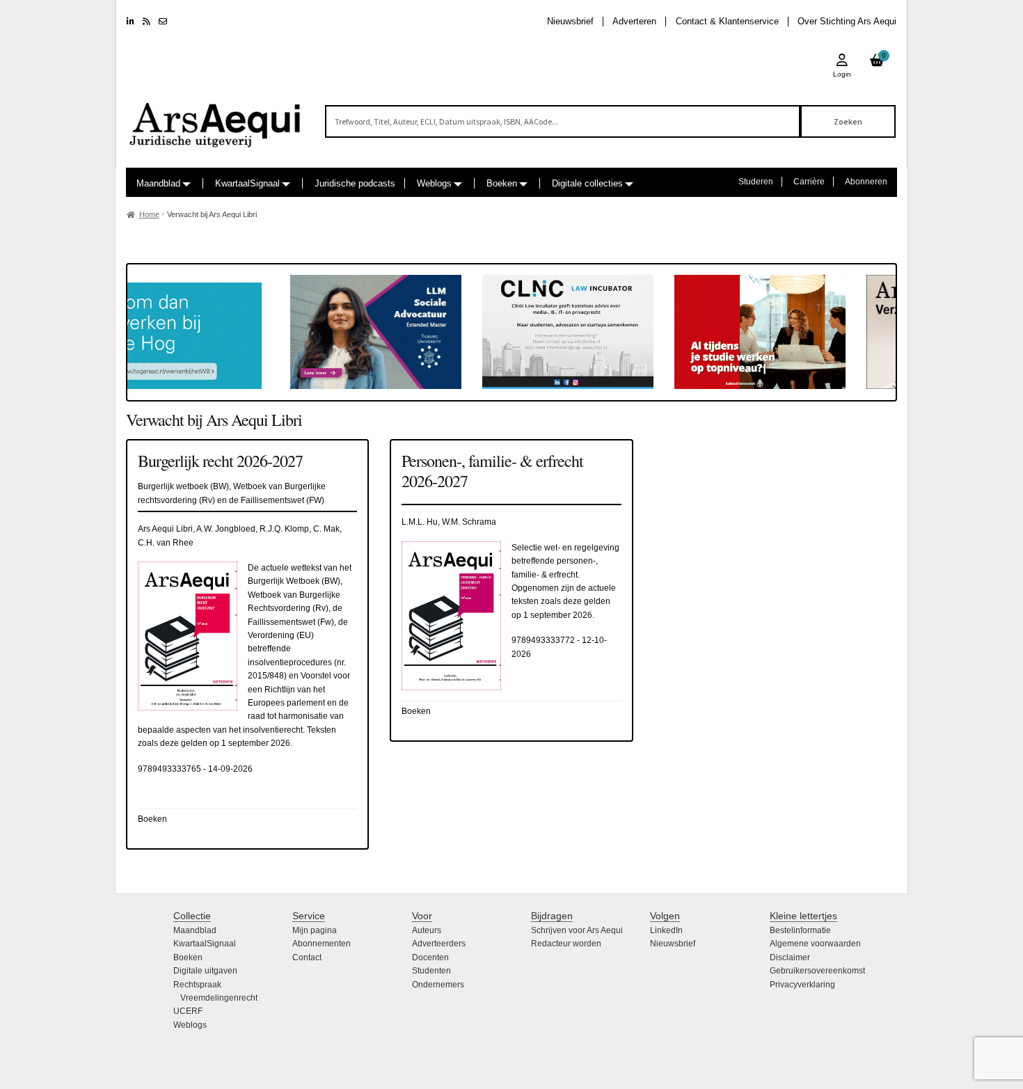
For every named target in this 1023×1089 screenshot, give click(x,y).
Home (149, 214)
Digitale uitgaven (205, 971)
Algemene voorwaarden (815, 943)
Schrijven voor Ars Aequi (577, 930)
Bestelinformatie (800, 930)
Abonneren (866, 181)
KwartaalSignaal (247, 183)
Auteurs (426, 930)
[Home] (215, 118)
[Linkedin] (130, 21)
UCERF (188, 1011)
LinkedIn (666, 930)
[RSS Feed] (146, 21)
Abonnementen (321, 943)
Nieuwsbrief (570, 21)
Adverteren (634, 21)
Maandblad (158, 183)
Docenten (430, 957)
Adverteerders (439, 943)
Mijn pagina (314, 930)
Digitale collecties (587, 183)
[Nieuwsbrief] (163, 21)
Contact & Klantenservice (727, 21)
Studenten (431, 971)
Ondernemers (438, 984)
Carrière (809, 181)
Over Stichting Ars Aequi (847, 21)
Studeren (755, 181)
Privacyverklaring (802, 984)
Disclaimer (790, 957)
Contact (307, 957)
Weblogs (434, 183)
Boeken (501, 183)
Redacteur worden (566, 943)
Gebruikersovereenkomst (817, 971)
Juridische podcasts (355, 183)
